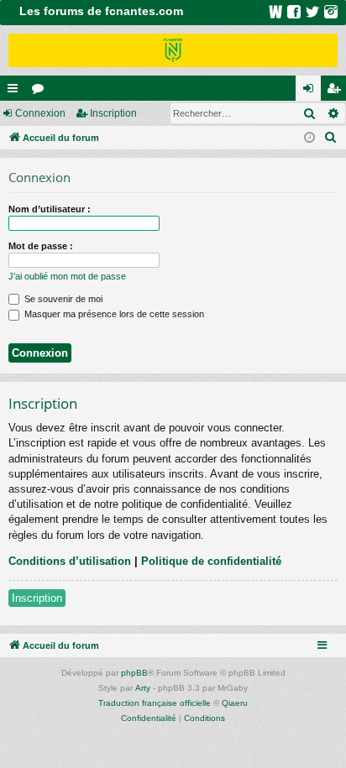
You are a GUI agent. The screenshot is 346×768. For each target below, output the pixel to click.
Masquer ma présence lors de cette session (113, 314)
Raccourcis (16, 91)
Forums (41, 91)
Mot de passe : (40, 246)
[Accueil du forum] (173, 50)
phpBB (134, 672)
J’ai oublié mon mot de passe (67, 276)
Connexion (40, 113)
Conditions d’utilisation (69, 561)
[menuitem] (330, 137)
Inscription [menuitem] (337, 91)
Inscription (113, 113)
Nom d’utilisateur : (49, 209)
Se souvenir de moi (62, 299)
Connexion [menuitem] (311, 91)
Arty (142, 687)
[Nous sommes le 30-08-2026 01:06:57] (309, 138)
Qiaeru (235, 703)
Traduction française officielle (154, 703)
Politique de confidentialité (211, 561)
